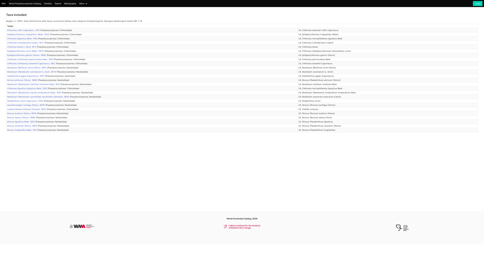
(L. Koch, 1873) (32, 72)
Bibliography (70, 3)
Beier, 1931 (33, 84)
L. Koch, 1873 (22, 47)
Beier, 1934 (34, 92)
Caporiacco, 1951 (23, 30)
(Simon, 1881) (27, 67)
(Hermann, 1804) (38, 96)
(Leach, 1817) (25, 42)
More (81, 3)
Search (58, 3)
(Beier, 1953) (25, 51)
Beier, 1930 (22, 38)
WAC (4, 3)
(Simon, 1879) (26, 105)
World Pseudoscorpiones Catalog (25, 3)
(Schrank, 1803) (27, 109)
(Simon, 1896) (27, 55)
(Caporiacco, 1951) (26, 76)
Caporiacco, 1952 (31, 63)
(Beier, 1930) (28, 34)
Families (48, 3)
